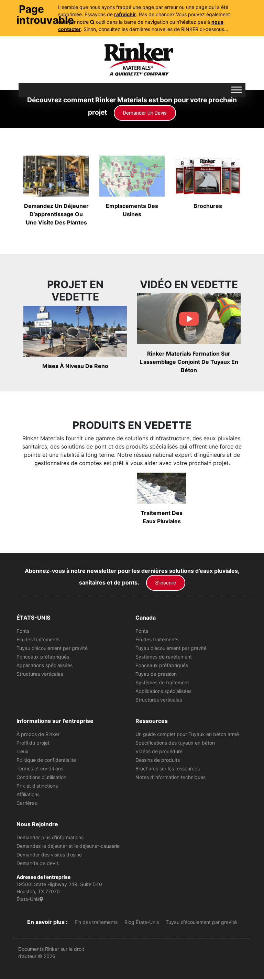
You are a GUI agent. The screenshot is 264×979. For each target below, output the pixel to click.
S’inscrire (165, 583)
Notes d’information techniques (170, 777)
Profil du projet (33, 743)
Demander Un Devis (145, 113)
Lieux (22, 751)
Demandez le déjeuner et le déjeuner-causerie (68, 846)
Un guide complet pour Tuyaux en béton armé (187, 734)
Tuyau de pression (156, 674)
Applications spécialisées (44, 665)
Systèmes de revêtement (163, 657)
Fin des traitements (37, 639)
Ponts (22, 631)
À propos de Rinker (37, 734)
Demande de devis (37, 863)
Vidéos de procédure (159, 751)
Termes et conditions (39, 768)
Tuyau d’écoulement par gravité (52, 648)
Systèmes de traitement (162, 682)
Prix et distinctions (37, 786)
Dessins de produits (157, 760)
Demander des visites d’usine (49, 854)
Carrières (26, 803)
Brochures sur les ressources (167, 768)
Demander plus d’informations (50, 837)
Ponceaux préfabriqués (42, 657)
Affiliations (28, 794)
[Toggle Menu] (236, 89)
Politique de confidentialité (46, 760)
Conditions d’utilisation (41, 777)
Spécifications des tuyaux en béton (175, 743)
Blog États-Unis (141, 922)
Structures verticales (39, 674)
